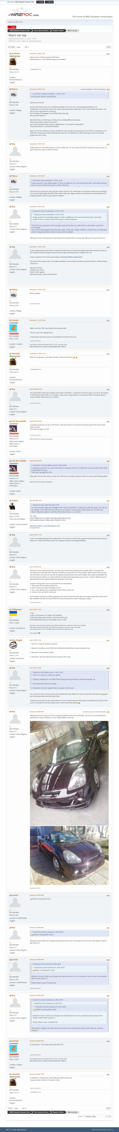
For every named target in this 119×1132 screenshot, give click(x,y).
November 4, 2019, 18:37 (37, 176)
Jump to (80, 1116)
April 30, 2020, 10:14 (36, 500)
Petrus (15, 89)
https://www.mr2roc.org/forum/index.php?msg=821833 (50, 518)
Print (109, 47)
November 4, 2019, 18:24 (37, 144)
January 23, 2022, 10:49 (37, 1074)
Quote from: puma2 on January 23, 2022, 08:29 (48, 932)
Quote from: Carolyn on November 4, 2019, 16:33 (49, 94)
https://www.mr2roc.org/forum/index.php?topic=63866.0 (48, 346)
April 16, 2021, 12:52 (36, 535)
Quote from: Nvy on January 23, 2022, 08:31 (47, 964)
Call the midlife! (19, 421)
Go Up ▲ (110, 1129)
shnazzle (16, 53)
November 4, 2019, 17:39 (37, 53)
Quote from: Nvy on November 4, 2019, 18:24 (47, 180)
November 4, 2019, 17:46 (37, 89)
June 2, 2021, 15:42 (35, 640)
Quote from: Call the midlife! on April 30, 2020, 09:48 (49, 465)
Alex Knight (17, 640)
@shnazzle (78, 257)
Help (93, 1129)
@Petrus (71, 257)
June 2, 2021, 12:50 (35, 609)
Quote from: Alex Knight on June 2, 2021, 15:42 (48, 672)
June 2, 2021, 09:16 (35, 567)
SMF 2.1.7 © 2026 (11, 1129)
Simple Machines (21, 1129)
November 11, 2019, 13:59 (37, 289)
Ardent (15, 500)
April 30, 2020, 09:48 (36, 421)
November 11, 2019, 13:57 (37, 247)
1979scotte (16, 609)
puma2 (15, 895)
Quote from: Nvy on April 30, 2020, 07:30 (46, 505)
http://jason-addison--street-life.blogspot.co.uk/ (45, 526)
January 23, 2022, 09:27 (37, 1041)
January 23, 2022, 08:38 (37, 995)
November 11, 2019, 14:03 (37, 320)
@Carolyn (64, 257)
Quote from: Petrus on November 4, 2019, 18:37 (48, 211)
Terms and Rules (101, 1129)
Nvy (13, 144)
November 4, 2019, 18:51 (37, 206)
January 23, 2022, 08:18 (37, 711)
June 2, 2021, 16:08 (35, 668)
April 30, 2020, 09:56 (36, 461)
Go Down (11, 47)
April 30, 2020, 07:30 (36, 389)
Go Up (10, 1108)
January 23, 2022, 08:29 (37, 895)
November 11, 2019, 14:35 (37, 353)
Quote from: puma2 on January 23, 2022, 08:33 (48, 1000)
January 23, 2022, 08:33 (37, 959)
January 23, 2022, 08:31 (37, 927)
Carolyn (15, 320)
